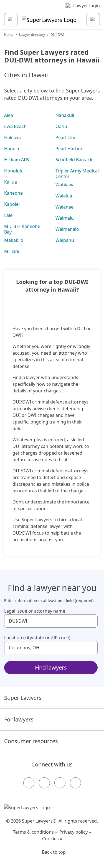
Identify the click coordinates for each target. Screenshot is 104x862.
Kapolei (12, 204)
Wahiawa (65, 184)
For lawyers (19, 719)
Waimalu (64, 218)
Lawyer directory (32, 34)
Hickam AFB (16, 159)
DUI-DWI (57, 34)
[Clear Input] (91, 621)
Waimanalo (67, 229)
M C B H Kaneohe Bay (22, 229)
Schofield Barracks (75, 159)
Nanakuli (64, 115)
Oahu (61, 126)
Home (9, 34)
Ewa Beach (15, 126)
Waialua (63, 196)
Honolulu (14, 171)
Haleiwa (12, 137)
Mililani (11, 251)
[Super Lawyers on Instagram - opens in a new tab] (44, 782)
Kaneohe (13, 193)
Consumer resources (31, 741)
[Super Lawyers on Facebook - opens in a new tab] (28, 782)
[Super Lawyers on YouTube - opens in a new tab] (59, 782)
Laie (8, 215)
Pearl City (65, 137)
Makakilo (13, 240)
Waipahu (64, 240)
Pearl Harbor (69, 148)
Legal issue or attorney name (34, 611)
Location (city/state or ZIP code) (37, 638)
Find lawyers (51, 667)
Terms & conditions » (35, 832)
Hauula (11, 148)
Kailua (10, 182)
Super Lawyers (23, 697)
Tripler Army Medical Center (77, 173)
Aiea (8, 115)
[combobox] (51, 621)
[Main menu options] (10, 19)
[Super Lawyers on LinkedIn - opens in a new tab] (75, 782)
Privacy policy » (75, 832)
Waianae (64, 207)
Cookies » (52, 839)
